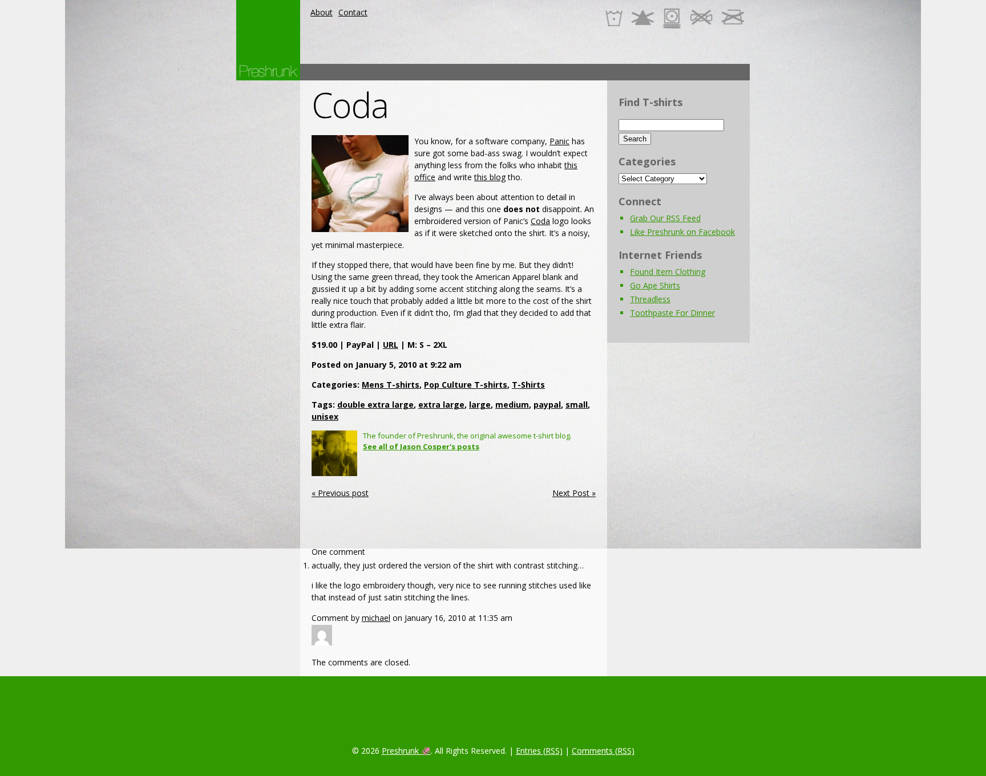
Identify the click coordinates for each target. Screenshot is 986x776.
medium (512, 404)
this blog (490, 177)
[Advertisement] (542, 72)
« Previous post (340, 492)
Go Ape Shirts (655, 285)
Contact (352, 12)
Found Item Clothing (667, 271)
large (480, 404)
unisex (325, 416)
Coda (350, 105)
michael (376, 617)
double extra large (375, 404)
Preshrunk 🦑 (406, 750)
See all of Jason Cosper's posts (421, 446)
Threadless (650, 299)
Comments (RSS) (603, 750)
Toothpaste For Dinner (672, 312)
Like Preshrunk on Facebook (682, 231)
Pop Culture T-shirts (465, 384)
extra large (441, 404)
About (321, 12)
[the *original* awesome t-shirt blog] (268, 71)
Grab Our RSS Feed (665, 218)
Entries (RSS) (539, 750)
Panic (559, 141)
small (576, 404)
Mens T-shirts (390, 384)
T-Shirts (528, 384)
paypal (547, 404)
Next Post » (574, 492)
